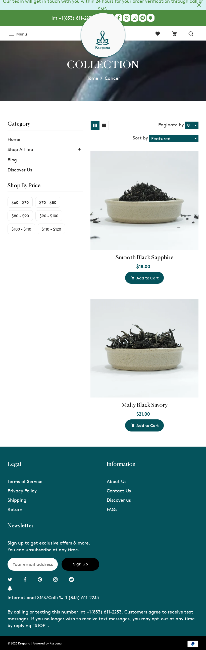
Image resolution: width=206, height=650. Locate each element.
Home (91, 78)
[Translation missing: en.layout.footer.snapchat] (150, 18)
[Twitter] (11, 579)
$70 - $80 (47, 202)
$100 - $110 (21, 229)
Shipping (17, 500)
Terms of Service (25, 481)
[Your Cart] (174, 34)
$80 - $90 (20, 215)
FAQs (112, 509)
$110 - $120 (51, 229)
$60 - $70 (20, 202)
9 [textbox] (188, 125)
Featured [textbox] (161, 138)
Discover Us (20, 169)
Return (15, 509)
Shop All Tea (20, 149)
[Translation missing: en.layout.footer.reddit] (142, 18)
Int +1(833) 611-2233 (73, 18)
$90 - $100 (48, 215)
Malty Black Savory (145, 405)
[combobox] (191, 125)
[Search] (190, 34)
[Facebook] (118, 18)
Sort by (141, 137)
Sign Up (80, 563)
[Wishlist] (157, 34)
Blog (12, 159)
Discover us (119, 500)
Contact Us (119, 490)
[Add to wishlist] (192, 195)
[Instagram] (134, 18)
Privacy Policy (22, 490)
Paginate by (171, 124)
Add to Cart (147, 277)
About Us (116, 481)
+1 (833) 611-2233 (81, 597)
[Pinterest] (126, 18)
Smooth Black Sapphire (145, 258)
